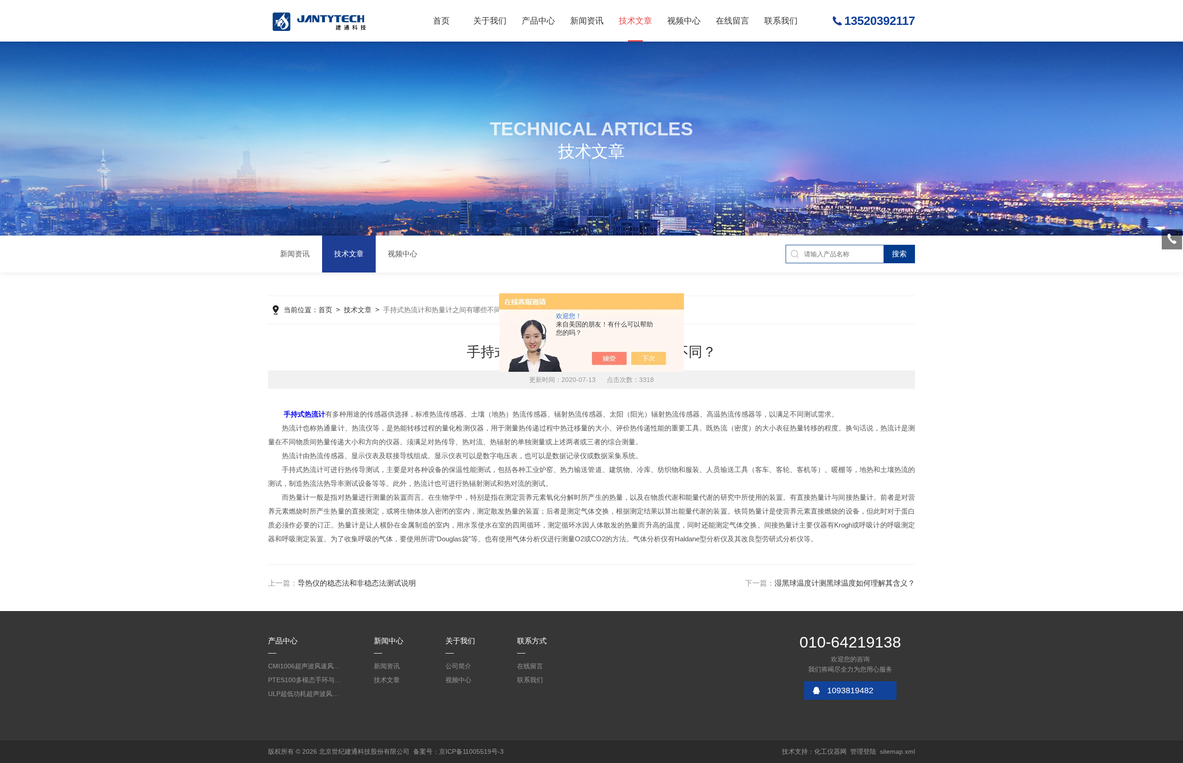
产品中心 (538, 20)
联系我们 (781, 20)
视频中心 (684, 20)
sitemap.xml (897, 751)
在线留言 (732, 20)
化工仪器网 (830, 751)
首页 (441, 20)
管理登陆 (863, 751)
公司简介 (458, 666)
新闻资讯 (587, 20)
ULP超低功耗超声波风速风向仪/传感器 (305, 693)
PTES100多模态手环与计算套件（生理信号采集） (305, 680)
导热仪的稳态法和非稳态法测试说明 (357, 583)
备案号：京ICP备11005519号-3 (458, 751)
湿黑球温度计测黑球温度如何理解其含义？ (844, 583)
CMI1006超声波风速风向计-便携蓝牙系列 (305, 666)
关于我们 (489, 20)
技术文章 (635, 20)
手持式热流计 (304, 414)
